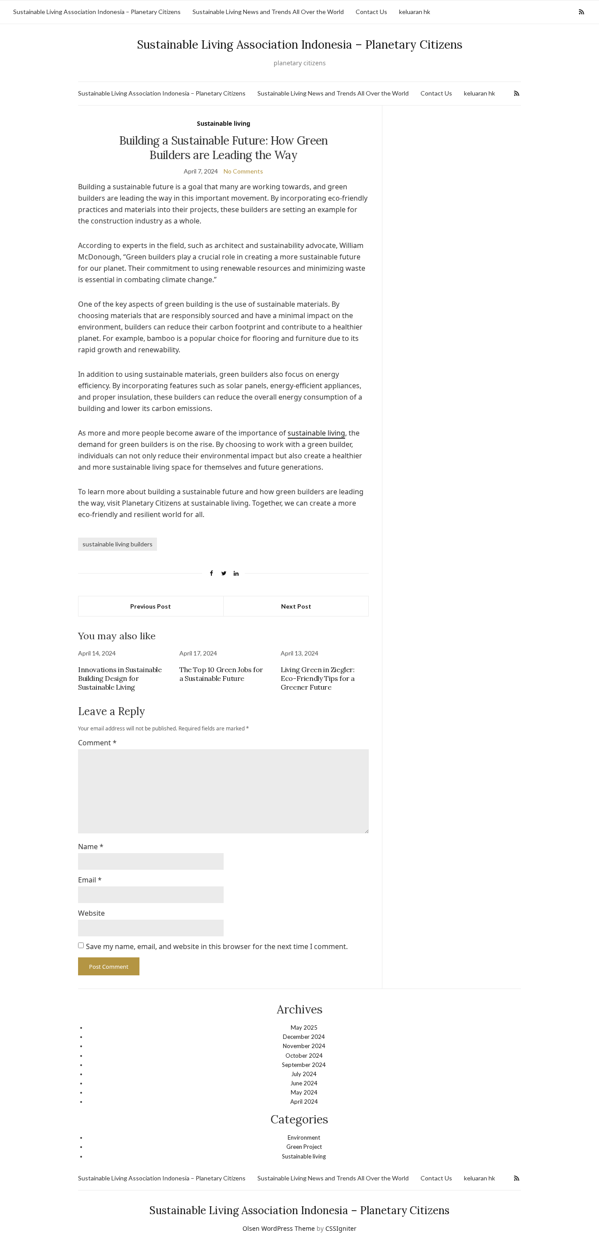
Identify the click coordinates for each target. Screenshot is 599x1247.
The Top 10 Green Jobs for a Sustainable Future (221, 674)
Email (90, 880)
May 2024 (304, 1092)
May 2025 (304, 1027)
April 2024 (304, 1101)
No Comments (243, 171)
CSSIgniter (341, 1228)
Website (91, 913)
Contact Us (371, 11)
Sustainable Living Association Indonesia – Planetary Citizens (97, 11)
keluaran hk (414, 11)
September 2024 (304, 1064)
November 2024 (304, 1045)
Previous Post (150, 606)
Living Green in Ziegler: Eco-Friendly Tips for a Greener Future (318, 678)
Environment (304, 1137)
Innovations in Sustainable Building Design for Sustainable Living (120, 678)
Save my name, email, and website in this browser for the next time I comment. (217, 946)
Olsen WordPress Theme (278, 1228)
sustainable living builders (117, 544)
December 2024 (304, 1036)
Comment (97, 742)
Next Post (296, 606)
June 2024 (303, 1083)
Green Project (304, 1146)
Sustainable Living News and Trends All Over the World (268, 11)
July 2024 (304, 1073)
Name (90, 846)
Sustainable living (223, 123)
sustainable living (316, 433)
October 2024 (304, 1055)
